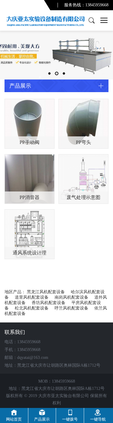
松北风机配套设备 (32, 308)
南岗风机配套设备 (71, 297)
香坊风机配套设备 (48, 302)
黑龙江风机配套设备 (46, 292)
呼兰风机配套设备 (71, 308)
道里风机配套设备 (32, 297)
